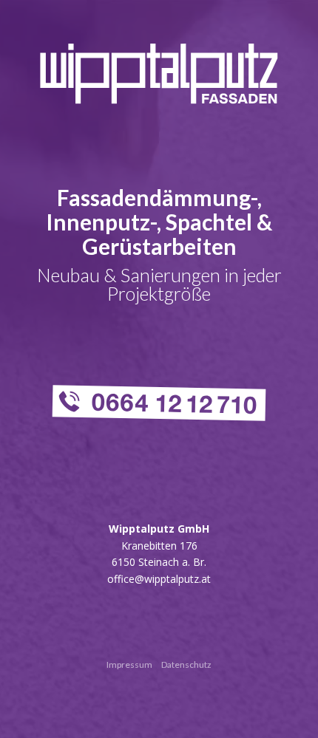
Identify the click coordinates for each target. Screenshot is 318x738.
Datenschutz (186, 664)
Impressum (129, 664)
